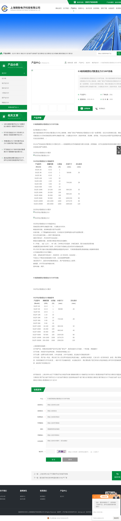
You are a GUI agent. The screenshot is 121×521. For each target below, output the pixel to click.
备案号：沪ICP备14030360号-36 (67, 512)
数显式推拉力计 (63, 53)
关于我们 (66, 8)
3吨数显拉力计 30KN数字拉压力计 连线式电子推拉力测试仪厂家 (14, 142)
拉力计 (14, 53)
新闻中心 (81, 8)
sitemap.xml (81, 512)
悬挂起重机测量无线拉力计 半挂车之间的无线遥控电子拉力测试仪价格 (14, 159)
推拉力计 (23, 53)
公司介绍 (2, 496)
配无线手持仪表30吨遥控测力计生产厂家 (53, 478)
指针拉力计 (5, 88)
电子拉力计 (5, 83)
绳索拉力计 (5, 102)
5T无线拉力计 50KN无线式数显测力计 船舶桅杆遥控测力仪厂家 (14, 151)
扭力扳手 (29, 53)
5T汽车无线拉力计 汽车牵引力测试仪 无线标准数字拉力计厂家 (14, 134)
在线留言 (111, 8)
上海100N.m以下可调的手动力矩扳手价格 (54, 474)
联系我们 (42, 496)
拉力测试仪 (48, 53)
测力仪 (71, 53)
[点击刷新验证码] (61, 451)
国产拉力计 (5, 97)
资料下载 (104, 8)
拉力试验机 (55, 53)
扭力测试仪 (41, 53)
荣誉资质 (2, 499)
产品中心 (74, 8)
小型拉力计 (5, 93)
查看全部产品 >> (13, 107)
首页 (75, 62)
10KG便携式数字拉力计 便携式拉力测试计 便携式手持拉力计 (14, 125)
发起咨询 (116, 518)
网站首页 (59, 8)
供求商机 (96, 8)
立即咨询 (87, 108)
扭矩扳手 (35, 53)
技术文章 (89, 8)
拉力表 (4, 78)
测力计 (19, 53)
